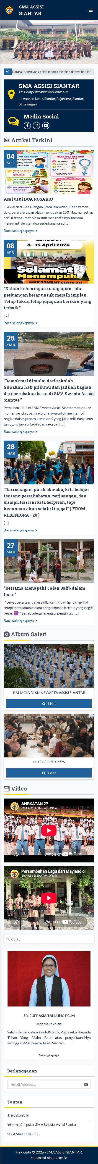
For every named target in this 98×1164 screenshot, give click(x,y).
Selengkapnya (49, 1055)
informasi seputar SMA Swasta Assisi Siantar (42, 1124)
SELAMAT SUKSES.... (23, 1134)
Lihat (51, 703)
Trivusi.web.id (18, 1115)
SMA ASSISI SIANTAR (64, 1152)
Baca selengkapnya (19, 230)
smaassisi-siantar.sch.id (49, 1157)
